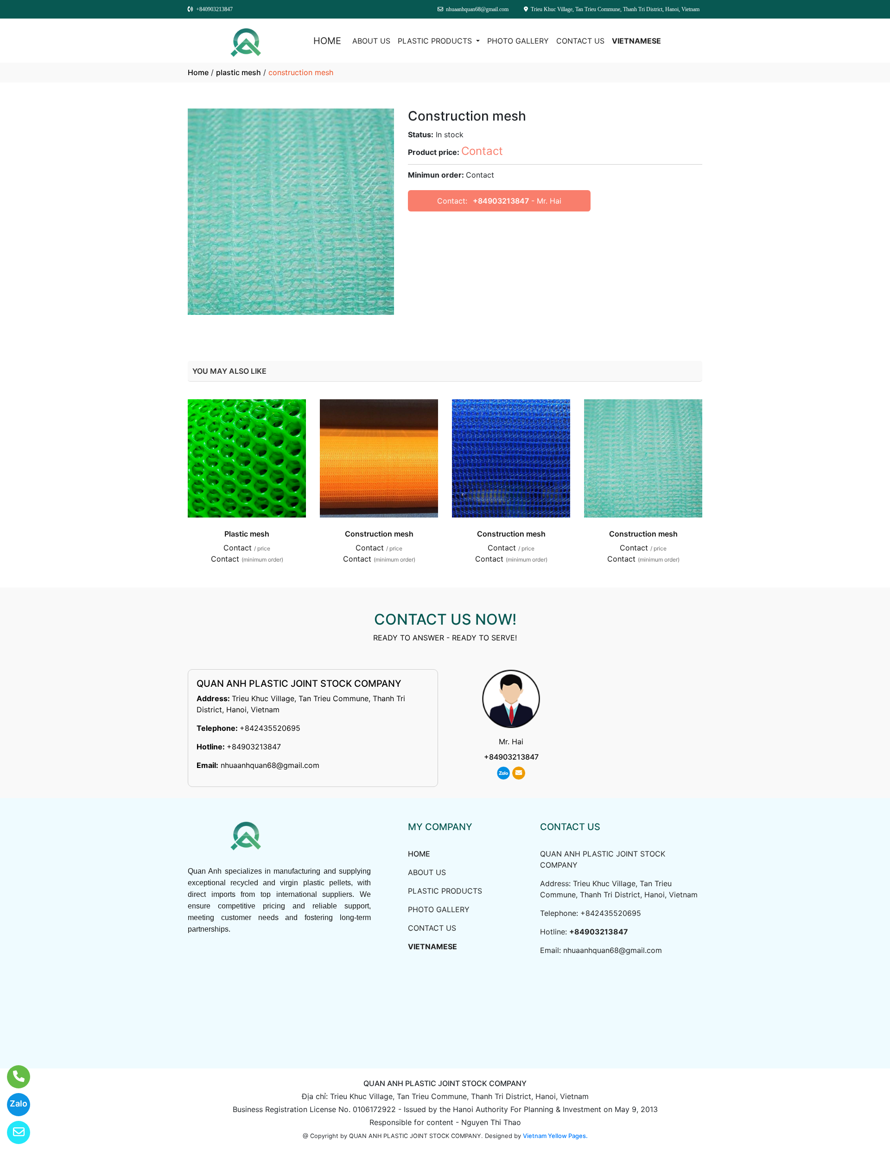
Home (198, 72)
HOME (327, 40)
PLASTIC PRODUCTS (436, 40)
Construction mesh (379, 533)
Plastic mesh (246, 533)
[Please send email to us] (12, 1132)
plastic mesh (238, 72)
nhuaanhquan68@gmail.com (270, 765)
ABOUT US (371, 40)
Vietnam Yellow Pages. (555, 1135)
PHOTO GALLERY (518, 40)
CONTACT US (580, 40)
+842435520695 (270, 728)
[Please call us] (12, 1076)
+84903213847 (501, 200)
